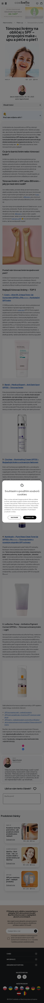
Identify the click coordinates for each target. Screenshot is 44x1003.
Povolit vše (30, 517)
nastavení (14, 517)
